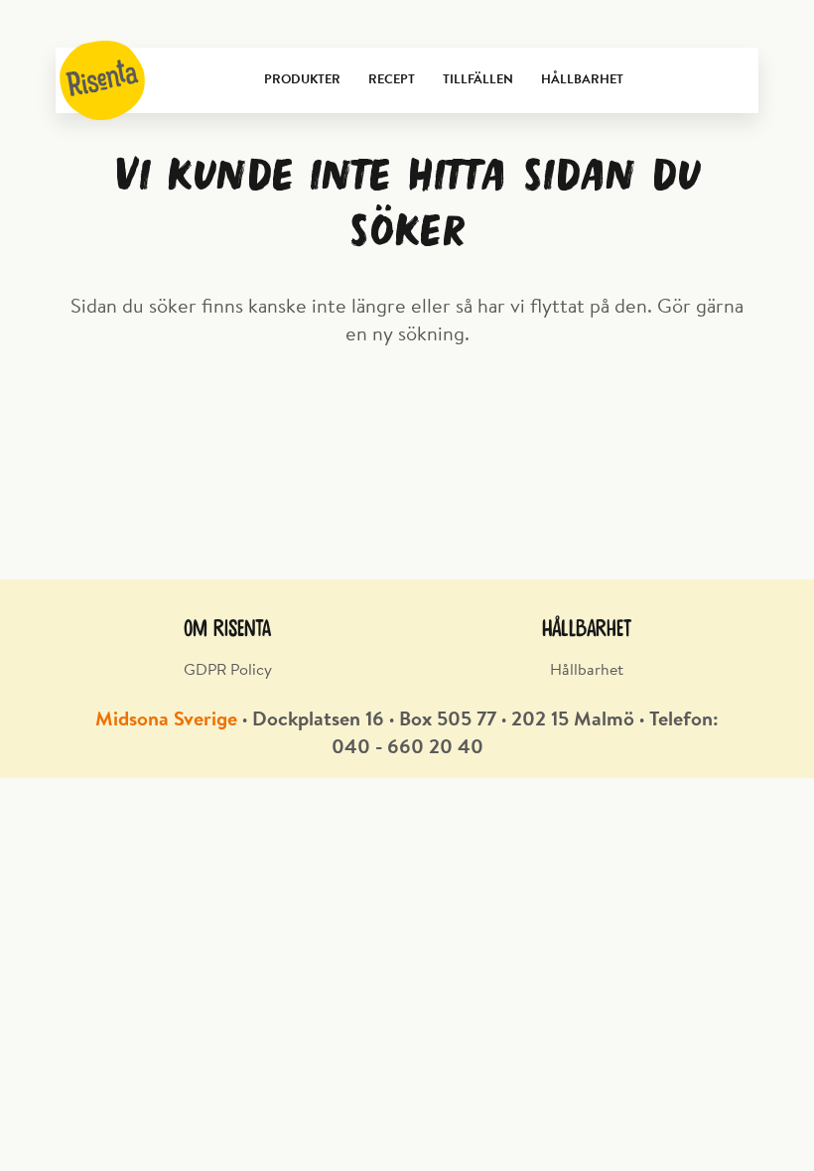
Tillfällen (478, 79)
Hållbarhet (582, 79)
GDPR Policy (228, 671)
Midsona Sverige (166, 720)
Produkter (302, 79)
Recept (391, 79)
